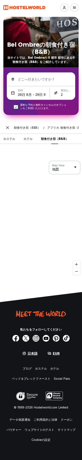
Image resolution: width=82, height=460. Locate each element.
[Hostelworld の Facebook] (15, 338)
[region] (41, 218)
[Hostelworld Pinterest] (56, 338)
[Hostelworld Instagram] (36, 338)
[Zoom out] (76, 271)
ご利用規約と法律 (45, 419)
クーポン (67, 419)
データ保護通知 (19, 419)
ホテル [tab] (28, 138)
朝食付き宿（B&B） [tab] (54, 138)
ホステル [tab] (9, 138)
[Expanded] (8, 128)
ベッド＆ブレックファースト (31, 378)
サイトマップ (66, 429)
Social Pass (62, 378)
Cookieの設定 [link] (41, 439)
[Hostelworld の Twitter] (25, 338)
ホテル (54, 368)
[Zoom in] (76, 264)
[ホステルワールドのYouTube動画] (46, 338)
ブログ (27, 368)
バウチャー (14, 429)
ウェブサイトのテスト (39, 429)
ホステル (41, 368)
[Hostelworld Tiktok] (66, 338)
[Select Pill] (64, 7)
